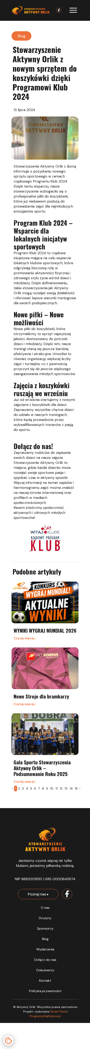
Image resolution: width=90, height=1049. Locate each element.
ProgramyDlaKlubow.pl (45, 1016)
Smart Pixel (58, 1011)
